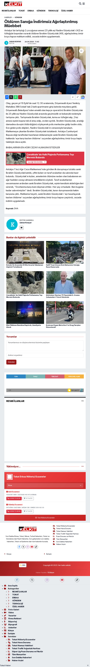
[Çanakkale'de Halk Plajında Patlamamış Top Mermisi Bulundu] (25, 282)
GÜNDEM (41, 11)
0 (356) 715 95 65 (14, 498)
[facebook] (17, 580)
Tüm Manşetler (62, 539)
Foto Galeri (13, 610)
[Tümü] (82, 467)
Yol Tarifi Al (29, 498)
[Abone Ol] (83, 97)
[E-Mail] (21, 228)
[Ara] (80, 4)
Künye (9, 554)
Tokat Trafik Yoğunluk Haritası (67, 534)
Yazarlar (12, 616)
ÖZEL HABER (67, 11)
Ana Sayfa (12, 586)
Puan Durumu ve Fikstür (65, 536)
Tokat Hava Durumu (63, 528)
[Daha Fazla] (20, 97)
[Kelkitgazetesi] (13, 3)
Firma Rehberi (14, 619)
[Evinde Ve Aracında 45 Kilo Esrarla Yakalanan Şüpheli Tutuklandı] (25, 252)
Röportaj (12, 622)
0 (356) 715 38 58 (14, 511)
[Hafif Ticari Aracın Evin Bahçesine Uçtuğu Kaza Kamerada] (65, 252)
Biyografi (12, 625)
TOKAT (22, 11)
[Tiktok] (36, 547)
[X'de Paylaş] (11, 97)
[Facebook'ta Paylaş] (7, 97)
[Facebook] (19, 547)
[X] (23, 547)
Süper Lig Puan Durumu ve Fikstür (27, 652)
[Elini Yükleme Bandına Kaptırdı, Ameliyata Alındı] (25, 313)
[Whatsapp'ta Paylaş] (16, 97)
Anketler (12, 628)
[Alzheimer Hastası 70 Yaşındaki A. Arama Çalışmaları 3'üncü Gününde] (65, 282)
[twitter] (32, 580)
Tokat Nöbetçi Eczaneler (65, 526)
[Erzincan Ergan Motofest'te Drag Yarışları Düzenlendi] (65, 313)
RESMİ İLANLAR (9, 11)
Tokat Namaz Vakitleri (64, 531)
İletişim (49, 554)
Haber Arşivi (61, 544)
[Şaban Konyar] (12, 224)
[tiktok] (77, 580)
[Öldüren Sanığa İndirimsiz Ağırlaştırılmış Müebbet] (45, 70)
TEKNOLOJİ (53, 11)
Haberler (8, 17)
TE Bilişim (50, 572)
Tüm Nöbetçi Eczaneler (46, 518)
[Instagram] (28, 547)
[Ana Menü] (83, 4)
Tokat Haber (5, 666)
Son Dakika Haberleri (64, 542)
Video (11, 613)
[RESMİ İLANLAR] (82, 401)
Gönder (11, 362)
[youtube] (62, 580)
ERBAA (31, 11)
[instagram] (47, 580)
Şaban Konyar (26, 223)
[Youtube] (32, 547)
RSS (23, 565)
